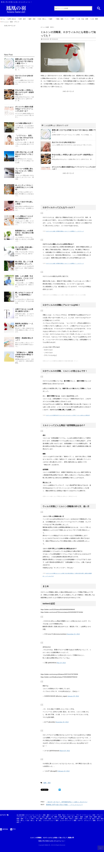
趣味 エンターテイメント (64, 820)
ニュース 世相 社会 (58, 815)
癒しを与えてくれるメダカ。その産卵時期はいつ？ (24, 295)
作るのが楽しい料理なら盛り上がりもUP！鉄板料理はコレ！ (24, 92)
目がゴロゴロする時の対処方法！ (64, 142)
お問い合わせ (12, 19)
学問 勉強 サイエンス (51, 818)
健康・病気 (97, 817)
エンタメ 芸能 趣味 (42, 815)
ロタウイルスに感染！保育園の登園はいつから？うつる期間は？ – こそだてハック (65, 231)
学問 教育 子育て (67, 818)
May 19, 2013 (61, 662)
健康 (52, 19)
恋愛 (76, 818)
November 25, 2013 (62, 722)
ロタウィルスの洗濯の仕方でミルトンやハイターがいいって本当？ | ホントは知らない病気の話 (68, 415)
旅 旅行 (92, 818)
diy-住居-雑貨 (20, 815)
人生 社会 (32, 817)
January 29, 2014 (73, 696)
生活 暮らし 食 (32, 820)
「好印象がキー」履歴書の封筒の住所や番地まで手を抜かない (24, 355)
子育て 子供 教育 (36, 818)
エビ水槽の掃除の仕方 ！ (24, 123)
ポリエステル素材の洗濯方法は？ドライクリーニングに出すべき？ (24, 109)
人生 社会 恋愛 (82, 19)
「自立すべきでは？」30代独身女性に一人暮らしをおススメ (66, 802)
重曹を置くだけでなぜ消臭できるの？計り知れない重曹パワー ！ (24, 61)
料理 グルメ (84, 818)
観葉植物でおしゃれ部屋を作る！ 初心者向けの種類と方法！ (24, 233)
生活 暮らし (42, 19)
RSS (14, 829)
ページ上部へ (101, 848)
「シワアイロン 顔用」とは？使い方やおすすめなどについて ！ (24, 138)
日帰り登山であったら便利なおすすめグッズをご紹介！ (24, 154)
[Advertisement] (68, 107)
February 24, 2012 (64, 771)
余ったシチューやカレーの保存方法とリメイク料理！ (24, 187)
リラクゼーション (22, 817)
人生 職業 (94, 19)
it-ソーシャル (30, 815)
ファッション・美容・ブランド (10, 22)
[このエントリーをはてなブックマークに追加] (60, 790)
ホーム (3, 19)
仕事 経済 (22, 19)
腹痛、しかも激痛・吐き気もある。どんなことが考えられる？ (24, 278)
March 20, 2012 (65, 750)
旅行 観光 (100, 818)
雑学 (73, 19)
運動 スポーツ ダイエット (82, 820)
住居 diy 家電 (72, 817)
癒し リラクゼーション (46, 820)
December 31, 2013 (73, 634)
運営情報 (5, 829)
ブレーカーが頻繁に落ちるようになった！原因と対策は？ (24, 171)
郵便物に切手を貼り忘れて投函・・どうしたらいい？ (64, 804)
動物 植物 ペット (63, 19)
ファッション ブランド (74, 815)
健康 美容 (32, 19)
